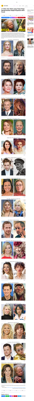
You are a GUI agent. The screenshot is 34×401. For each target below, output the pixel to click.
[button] (28, 21)
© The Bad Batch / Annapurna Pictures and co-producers (8, 301)
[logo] (4, 6)
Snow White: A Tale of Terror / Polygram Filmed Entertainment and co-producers (16, 387)
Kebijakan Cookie (28, 10)
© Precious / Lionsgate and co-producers (10, 339)
